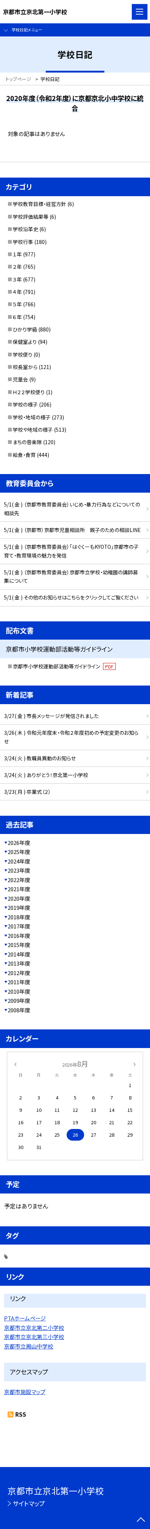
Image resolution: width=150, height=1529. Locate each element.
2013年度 (19, 963)
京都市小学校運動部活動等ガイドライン (63, 666)
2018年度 (19, 917)
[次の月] (135, 1063)
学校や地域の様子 (33, 429)
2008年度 (19, 1010)
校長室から (25, 366)
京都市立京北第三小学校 (34, 1336)
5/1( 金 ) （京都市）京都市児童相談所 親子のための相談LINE (72, 529)
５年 (17, 304)
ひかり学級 (25, 329)
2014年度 (19, 954)
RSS (20, 1414)
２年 (17, 266)
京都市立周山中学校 (28, 1346)
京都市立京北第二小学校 (34, 1327)
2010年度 (19, 991)
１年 (17, 254)
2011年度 (19, 982)
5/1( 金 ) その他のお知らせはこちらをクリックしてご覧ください (71, 597)
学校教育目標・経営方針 (39, 203)
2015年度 (19, 944)
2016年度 (19, 935)
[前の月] (15, 1063)
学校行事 (23, 241)
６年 (17, 317)
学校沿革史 (25, 229)
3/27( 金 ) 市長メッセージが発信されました (51, 715)
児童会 (20, 379)
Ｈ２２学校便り (29, 392)
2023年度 (19, 870)
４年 (17, 291)
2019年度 (19, 907)
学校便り (22, 354)
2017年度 (19, 926)
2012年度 (19, 973)
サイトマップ (29, 1503)
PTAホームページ (25, 1318)
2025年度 (19, 851)
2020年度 (19, 898)
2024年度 (19, 861)
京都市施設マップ (25, 1392)
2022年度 (19, 880)
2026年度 (19, 842)
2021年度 (19, 889)
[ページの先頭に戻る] (141, 1520)
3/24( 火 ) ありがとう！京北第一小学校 (46, 775)
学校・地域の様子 (32, 417)
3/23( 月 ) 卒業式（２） (27, 791)
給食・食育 (24, 454)
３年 (17, 279)
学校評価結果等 (30, 216)
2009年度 (19, 1000)
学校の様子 (25, 404)
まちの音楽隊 (27, 442)
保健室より (25, 341)
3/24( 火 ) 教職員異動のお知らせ (40, 758)
